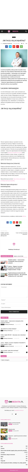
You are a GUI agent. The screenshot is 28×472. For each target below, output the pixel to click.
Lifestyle (10, 424)
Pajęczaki (3, 460)
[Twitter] (15, 414)
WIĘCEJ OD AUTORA (18, 256)
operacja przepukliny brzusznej (15, 152)
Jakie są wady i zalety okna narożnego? (9, 350)
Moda (2, 456)
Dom (2, 330)
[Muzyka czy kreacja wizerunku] (4, 424)
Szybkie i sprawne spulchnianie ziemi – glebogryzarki (5, 234)
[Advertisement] (14, 15)
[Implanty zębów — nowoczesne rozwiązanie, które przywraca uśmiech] (4, 261)
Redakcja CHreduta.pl (7, 43)
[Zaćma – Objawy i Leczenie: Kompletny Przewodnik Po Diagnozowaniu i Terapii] (4, 268)
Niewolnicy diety (12, 429)
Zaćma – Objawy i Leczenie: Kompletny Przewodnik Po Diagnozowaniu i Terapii (15, 268)
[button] (26, 31)
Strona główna (3, 34)
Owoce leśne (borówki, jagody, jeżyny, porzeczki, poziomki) (14, 450)
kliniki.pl (24, 216)
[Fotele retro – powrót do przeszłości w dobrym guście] (4, 437)
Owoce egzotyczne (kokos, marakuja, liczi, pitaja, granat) (13, 462)
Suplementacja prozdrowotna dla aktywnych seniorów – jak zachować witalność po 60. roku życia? (17, 274)
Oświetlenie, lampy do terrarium (8, 454)
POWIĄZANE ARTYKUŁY (6, 256)
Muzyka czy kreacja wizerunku (14, 422)
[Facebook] (12, 414)
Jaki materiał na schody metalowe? (8, 328)
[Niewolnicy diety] (4, 431)
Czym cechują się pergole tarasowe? (21, 233)
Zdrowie (14, 37)
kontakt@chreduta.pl (18, 410)
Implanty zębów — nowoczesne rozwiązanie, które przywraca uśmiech (16, 261)
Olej (1, 458)
